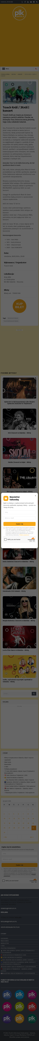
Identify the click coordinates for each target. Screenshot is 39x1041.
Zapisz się (19, 524)
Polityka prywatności (24, 535)
